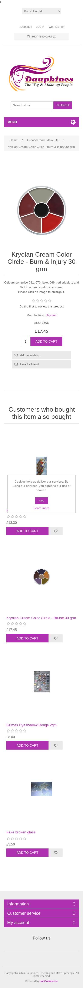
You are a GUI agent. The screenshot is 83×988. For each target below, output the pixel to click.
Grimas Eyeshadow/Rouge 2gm (31, 725)
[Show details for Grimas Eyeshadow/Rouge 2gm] (41, 682)
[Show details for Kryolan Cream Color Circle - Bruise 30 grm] (41, 574)
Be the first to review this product (42, 306)
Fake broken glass (21, 832)
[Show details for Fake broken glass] (41, 789)
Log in (40, 26)
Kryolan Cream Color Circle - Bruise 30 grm (41, 618)
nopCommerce (49, 981)
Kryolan (51, 315)
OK (41, 500)
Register (25, 26)
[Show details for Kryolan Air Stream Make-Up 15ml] (41, 467)
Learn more (41, 508)
